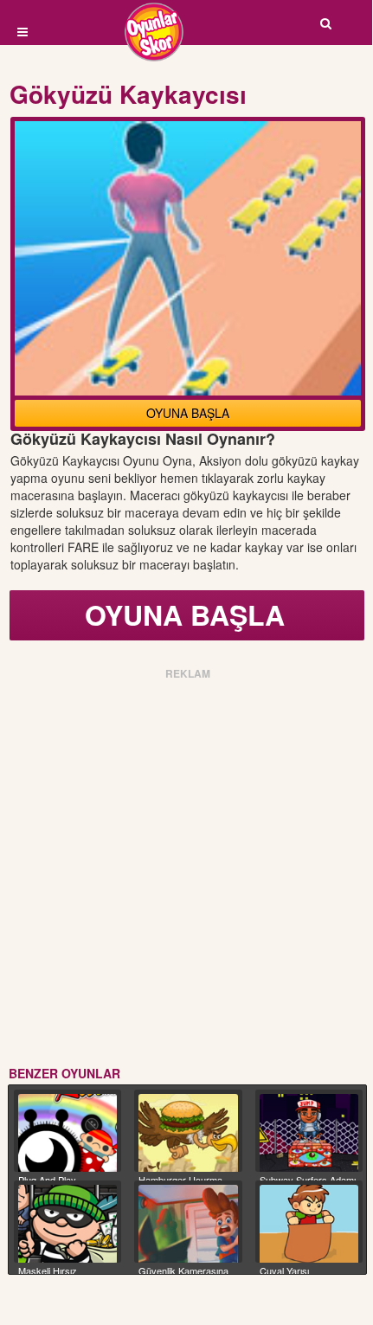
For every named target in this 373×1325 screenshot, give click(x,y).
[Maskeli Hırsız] (67, 1224)
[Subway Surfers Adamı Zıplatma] (309, 1133)
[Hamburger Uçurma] (187, 1133)
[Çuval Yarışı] (309, 1224)
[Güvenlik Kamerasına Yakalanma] (187, 1224)
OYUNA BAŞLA (187, 412)
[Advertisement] (186, 870)
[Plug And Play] (67, 1133)
